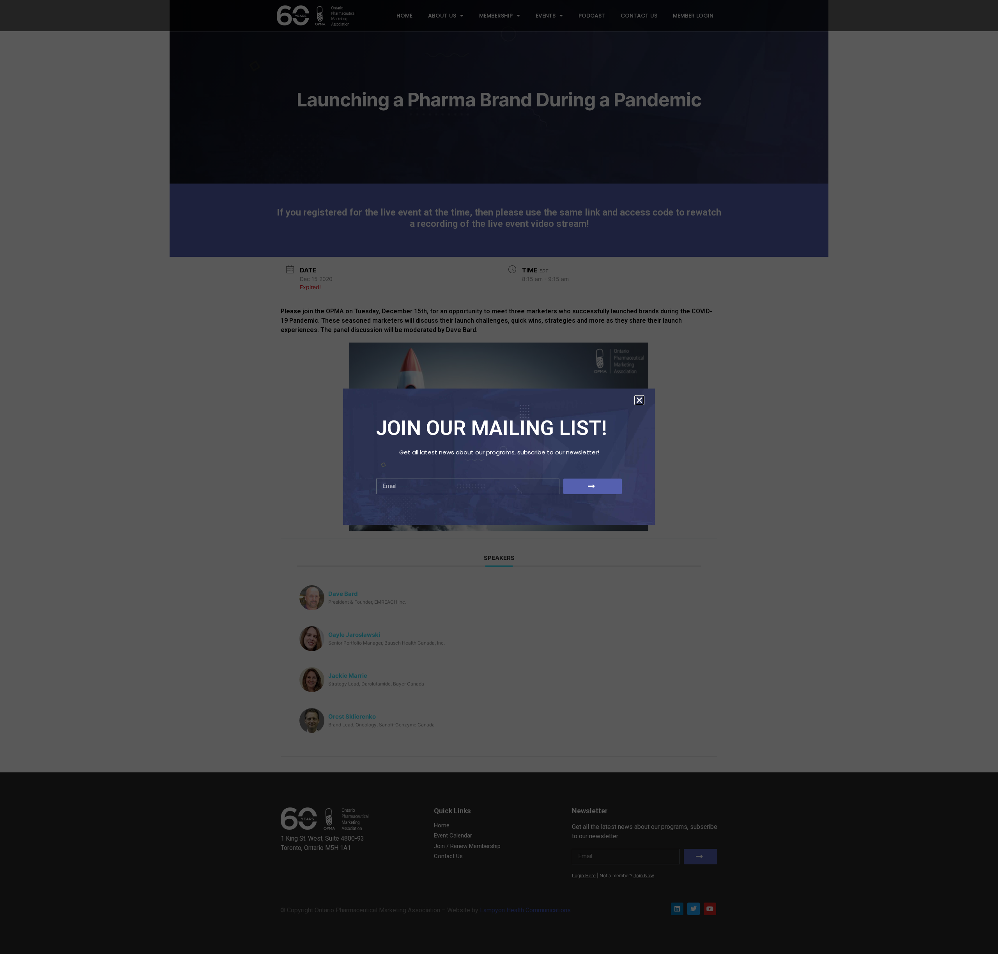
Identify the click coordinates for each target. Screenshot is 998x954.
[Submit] (592, 486)
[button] (639, 400)
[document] (499, 477)
